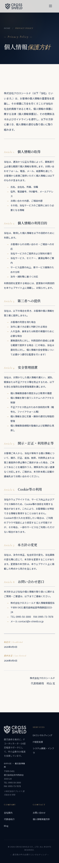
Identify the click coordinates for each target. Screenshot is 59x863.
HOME (7, 28)
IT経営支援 (38, 741)
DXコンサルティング (42, 735)
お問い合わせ (39, 812)
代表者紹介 (9, 819)
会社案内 (8, 812)
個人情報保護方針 (41, 819)
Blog (6, 825)
